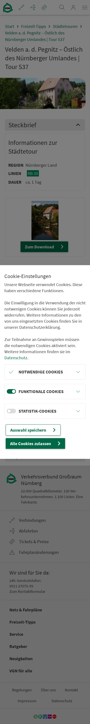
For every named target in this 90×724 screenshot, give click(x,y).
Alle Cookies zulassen (30, 443)
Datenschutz (15, 357)
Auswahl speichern (28, 430)
